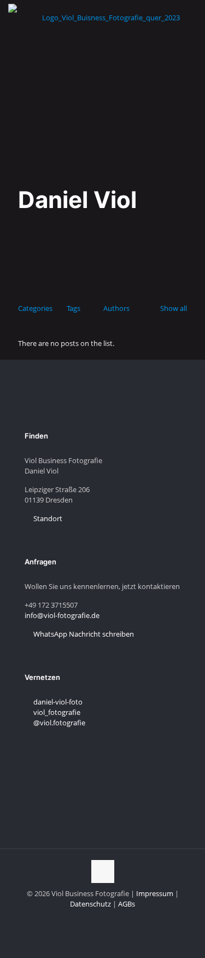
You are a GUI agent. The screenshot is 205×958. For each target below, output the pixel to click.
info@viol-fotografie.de (62, 615)
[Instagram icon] (97, 919)
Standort (47, 518)
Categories (35, 308)
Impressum (154, 893)
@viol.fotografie (58, 723)
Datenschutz (90, 904)
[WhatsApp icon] (120, 919)
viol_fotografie (56, 712)
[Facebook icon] (108, 919)
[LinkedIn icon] (85, 919)
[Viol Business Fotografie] (106, 16)
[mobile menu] (190, 16)
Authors (116, 308)
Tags (73, 308)
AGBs (126, 904)
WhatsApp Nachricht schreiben (83, 634)
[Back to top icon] (102, 871)
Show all (173, 308)
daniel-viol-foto (57, 702)
